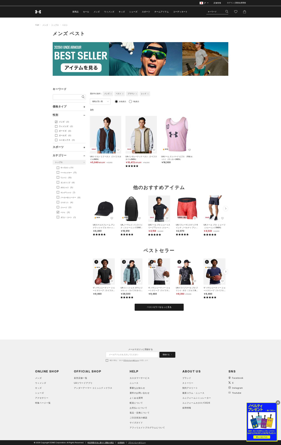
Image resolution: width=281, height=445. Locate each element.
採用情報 (186, 408)
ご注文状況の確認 (138, 417)
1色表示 (136, 101)
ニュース (134, 383)
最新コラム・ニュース (193, 393)
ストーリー (187, 383)
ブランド (186, 378)
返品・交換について (140, 412)
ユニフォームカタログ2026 (196, 403)
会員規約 (121, 442)
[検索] (227, 11)
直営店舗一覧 (80, 378)
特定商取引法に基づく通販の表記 (101, 442)
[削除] (111, 94)
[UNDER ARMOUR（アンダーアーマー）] (38, 11)
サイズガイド (136, 422)
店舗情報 (217, 3)
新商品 (75, 11)
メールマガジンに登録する (140, 349)
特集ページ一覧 (43, 403)
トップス (55, 25)
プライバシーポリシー (131, 360)
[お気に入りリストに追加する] (118, 150)
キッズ (122, 11)
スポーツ (146, 11)
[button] (225, 208)
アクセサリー (41, 398)
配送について (136, 403)
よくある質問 (136, 398)
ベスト (65, 25)
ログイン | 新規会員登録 (236, 3)
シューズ (133, 11)
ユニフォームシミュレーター (196, 398)
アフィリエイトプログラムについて (147, 427)
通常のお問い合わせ (140, 393)
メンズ (97, 11)
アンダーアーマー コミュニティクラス (93, 388)
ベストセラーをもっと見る (159, 307)
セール (86, 11)
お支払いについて (138, 408)
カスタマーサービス (140, 378)
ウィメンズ (109, 11)
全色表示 (122, 101)
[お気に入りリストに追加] (112, 218)
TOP (37, 25)
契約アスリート (190, 388)
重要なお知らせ (137, 388)
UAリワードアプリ (83, 383)
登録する (166, 355)
